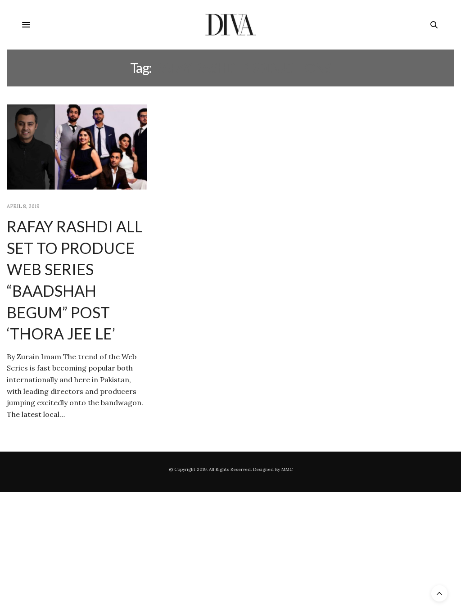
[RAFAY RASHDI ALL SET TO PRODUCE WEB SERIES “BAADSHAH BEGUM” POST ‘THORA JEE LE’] (77, 148)
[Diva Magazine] (230, 25)
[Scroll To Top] (439, 593)
